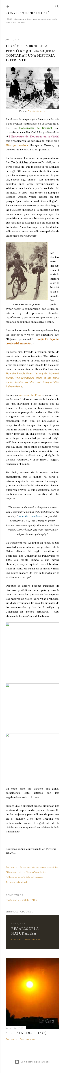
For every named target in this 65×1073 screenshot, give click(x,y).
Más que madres (17, 145)
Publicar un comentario (21, 900)
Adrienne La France (31, 395)
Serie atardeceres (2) (26, 1032)
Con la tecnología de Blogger (35, 1061)
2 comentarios (27, 1039)
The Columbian (33, 516)
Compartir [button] (11, 867)
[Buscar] (57, 5)
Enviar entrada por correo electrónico (39, 867)
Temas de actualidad (16, 882)
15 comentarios (32, 939)
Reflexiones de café (15, 877)
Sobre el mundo (34, 877)
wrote (21, 516)
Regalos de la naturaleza (25, 931)
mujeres (21, 872)
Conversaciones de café (27, 13)
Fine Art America (37, 111)
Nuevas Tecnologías (36, 872)
